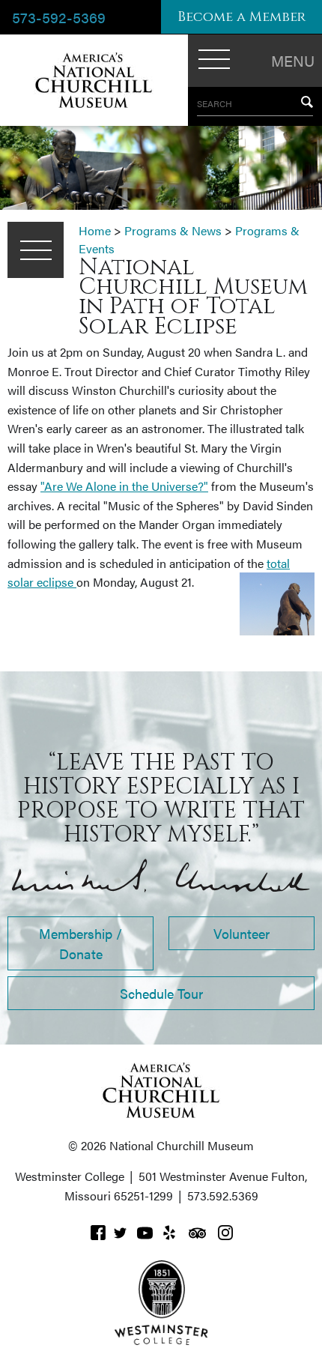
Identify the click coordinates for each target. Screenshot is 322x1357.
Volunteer (241, 933)
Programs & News (173, 230)
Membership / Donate (80, 943)
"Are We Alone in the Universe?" (124, 486)
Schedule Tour (161, 993)
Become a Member (241, 16)
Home (95, 230)
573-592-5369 (59, 17)
